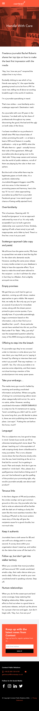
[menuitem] (4, 687)
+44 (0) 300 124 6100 (11, 672)
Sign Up (19, 651)
